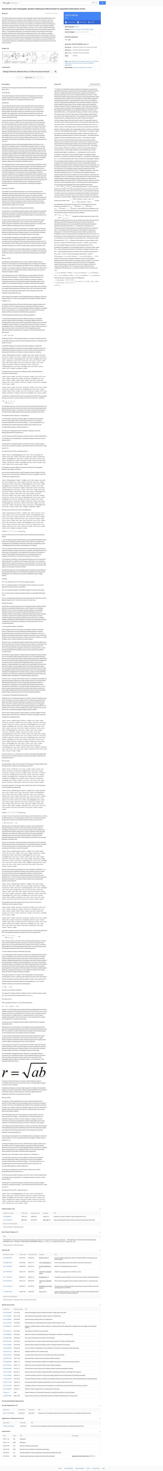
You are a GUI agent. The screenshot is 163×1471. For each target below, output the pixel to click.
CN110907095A (7, 1271)
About (60, 1468)
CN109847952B (7, 1395)
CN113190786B (7, 1375)
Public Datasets (79, 1468)
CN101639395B (7, 1312)
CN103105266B (7, 1344)
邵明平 (87, 29)
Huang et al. (6, 1392)
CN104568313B (7, 1326)
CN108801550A (7, 1262)
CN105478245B (7, 1378)
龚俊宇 (92, 29)
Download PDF (71, 22)
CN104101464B (7, 1341)
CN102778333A (7, 1365)
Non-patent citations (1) (84, 61)
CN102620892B (7, 1319)
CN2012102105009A (8, 1413)
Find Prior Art (82, 22)
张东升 (79, 29)
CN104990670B (7, 1348)
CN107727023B (7, 1385)
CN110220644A (7, 1266)
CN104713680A (7, 1389)
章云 (75, 29)
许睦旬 (83, 29)
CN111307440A (7, 1277)
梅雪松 (72, 29)
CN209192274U (7, 1355)
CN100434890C (7, 1361)
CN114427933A (7, 1281)
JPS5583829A (7, 1216)
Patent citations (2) (73, 61)
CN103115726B (7, 1323)
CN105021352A (7, 1358)
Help (103, 1468)
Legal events (68, 63)
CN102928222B (7, 1334)
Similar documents (77, 63)
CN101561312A (7, 1351)
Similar (92, 22)
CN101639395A (7, 1220)
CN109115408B (7, 1372)
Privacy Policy (96, 1468)
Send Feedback (68, 1468)
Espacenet (75, 67)
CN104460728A (7, 1258)
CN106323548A (7, 1368)
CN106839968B (7, 1338)
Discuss (90, 67)
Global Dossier (83, 67)
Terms (88, 1468)
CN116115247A (7, 1286)
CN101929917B (7, 1331)
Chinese (77, 26)
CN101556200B (7, 1316)
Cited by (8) (95, 61)
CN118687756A (7, 1291)
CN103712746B (7, 1382)
